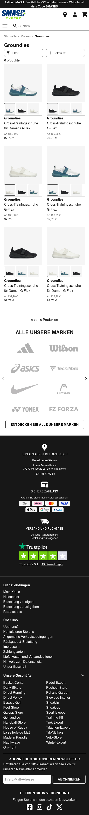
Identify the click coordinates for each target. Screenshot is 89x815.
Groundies (12, 118)
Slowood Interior (58, 697)
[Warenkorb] (85, 14)
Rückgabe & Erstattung (20, 641)
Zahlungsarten (14, 651)
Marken (26, 36)
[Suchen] (15, 26)
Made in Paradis (15, 737)
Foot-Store (11, 707)
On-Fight (9, 747)
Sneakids (53, 707)
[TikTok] (49, 808)
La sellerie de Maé (16, 732)
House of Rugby (15, 727)
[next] (86, 379)
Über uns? (11, 626)
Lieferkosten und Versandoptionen (28, 656)
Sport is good (56, 712)
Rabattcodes (12, 611)
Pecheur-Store (56, 687)
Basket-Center (13, 682)
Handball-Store (14, 722)
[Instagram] (39, 808)
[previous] (3, 379)
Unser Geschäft (14, 666)
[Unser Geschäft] (65, 14)
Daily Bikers (12, 687)
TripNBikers (55, 732)
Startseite (10, 36)
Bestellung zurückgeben (44, 538)
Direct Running (14, 692)
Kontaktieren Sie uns (44, 460)
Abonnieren (69, 779)
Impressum (11, 646)
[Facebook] (29, 808)
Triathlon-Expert (58, 727)
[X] (59, 808)
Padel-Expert (55, 682)
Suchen (24, 25)
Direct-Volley (12, 697)
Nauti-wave (11, 742)
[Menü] (5, 26)
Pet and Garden (57, 692)
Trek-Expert (54, 722)
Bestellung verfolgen (18, 601)
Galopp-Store (13, 712)
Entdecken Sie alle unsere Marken (45, 424)
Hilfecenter (11, 596)
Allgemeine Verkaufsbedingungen (28, 636)
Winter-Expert (56, 742)
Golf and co (11, 717)
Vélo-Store (54, 737)
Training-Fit (54, 717)
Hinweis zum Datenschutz (22, 661)
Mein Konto (11, 591)
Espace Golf (12, 702)
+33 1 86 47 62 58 (44, 473)
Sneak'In (52, 702)
